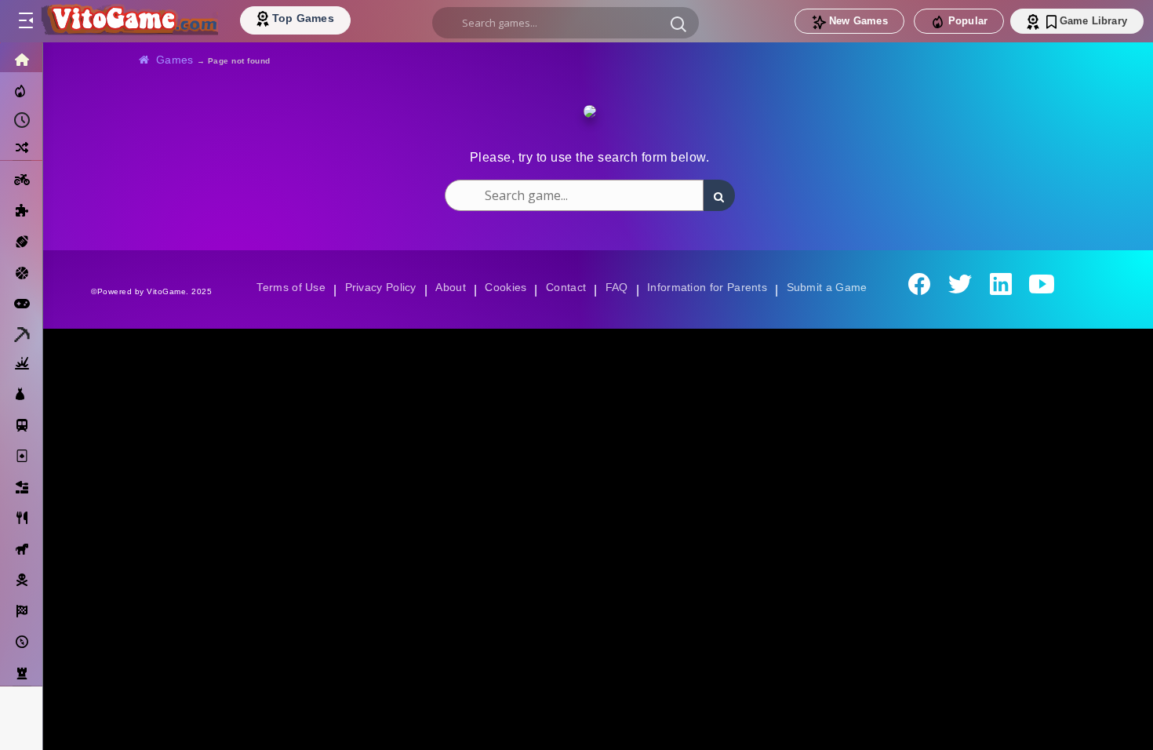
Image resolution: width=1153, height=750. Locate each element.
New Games (858, 21)
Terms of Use (285, 287)
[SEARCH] (719, 195)
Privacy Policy (377, 287)
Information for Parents (709, 287)
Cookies (504, 287)
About (448, 287)
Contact (565, 287)
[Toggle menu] (25, 21)
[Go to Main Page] (128, 21)
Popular (968, 21)
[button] (678, 24)
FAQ (617, 287)
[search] (565, 22)
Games (175, 59)
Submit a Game (832, 287)
